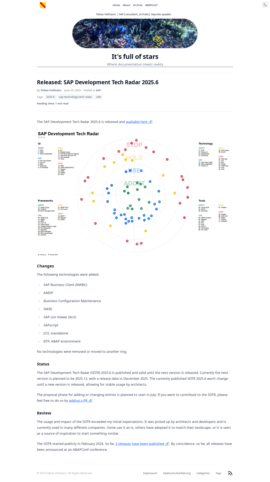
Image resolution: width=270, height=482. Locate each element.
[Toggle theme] (265, 4)
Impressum (150, 473)
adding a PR (80, 400)
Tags (218, 473)
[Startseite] (43, 5)
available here (139, 121)
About (126, 5)
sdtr (98, 97)
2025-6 (50, 97)
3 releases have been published (142, 443)
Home (116, 5)
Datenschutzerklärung (177, 473)
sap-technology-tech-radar (76, 97)
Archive (137, 5)
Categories (203, 473)
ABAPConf (151, 5)
